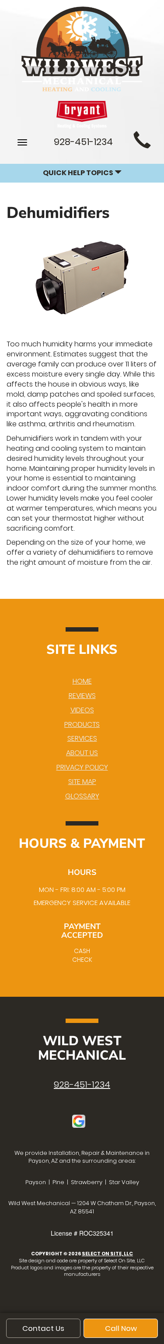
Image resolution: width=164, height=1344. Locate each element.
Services (82, 738)
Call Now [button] (121, 1328)
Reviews (82, 696)
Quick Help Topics (79, 173)
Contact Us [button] (43, 1328)
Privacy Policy (82, 767)
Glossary (82, 796)
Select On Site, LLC (107, 1253)
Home (82, 681)
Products (82, 724)
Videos (82, 710)
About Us (82, 753)
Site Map (82, 782)
